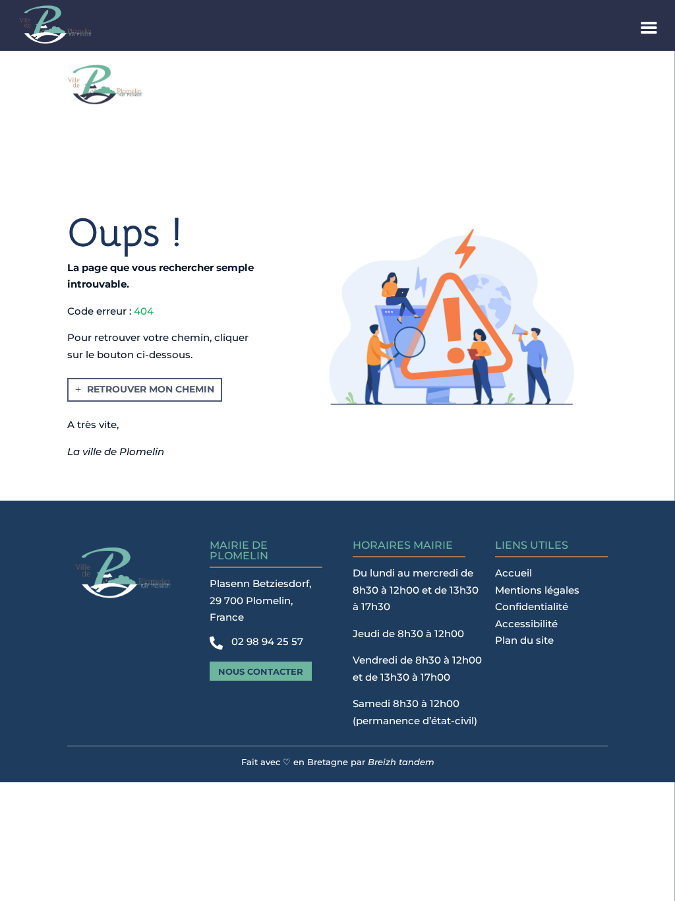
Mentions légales (537, 590)
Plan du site (524, 640)
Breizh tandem (401, 762)
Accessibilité (526, 623)
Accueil (513, 573)
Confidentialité (531, 606)
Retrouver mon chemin (150, 389)
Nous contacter (260, 671)
